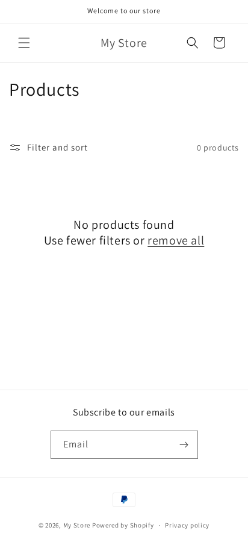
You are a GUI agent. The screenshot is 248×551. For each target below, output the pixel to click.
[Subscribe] (184, 445)
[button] (24, 43)
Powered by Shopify (123, 525)
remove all (175, 240)
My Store (77, 525)
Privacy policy (187, 525)
